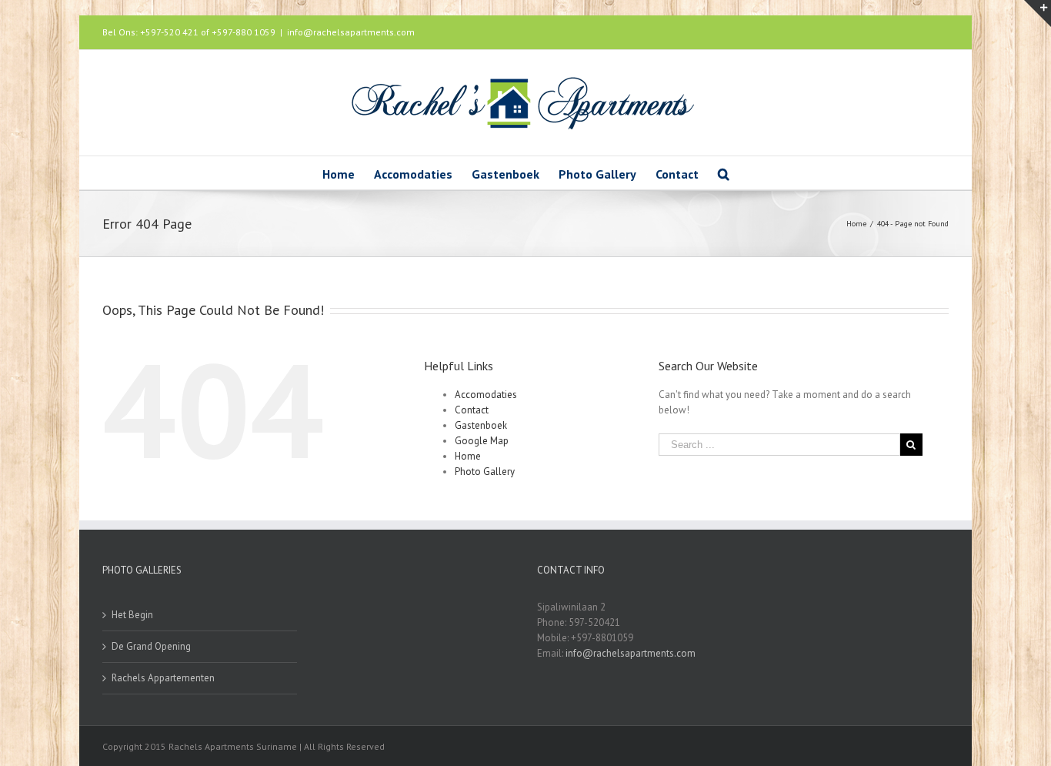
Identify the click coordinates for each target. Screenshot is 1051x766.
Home (468, 456)
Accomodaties (486, 394)
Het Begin (132, 614)
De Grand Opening (151, 646)
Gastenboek (481, 425)
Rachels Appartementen (163, 677)
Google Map (482, 440)
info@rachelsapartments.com (351, 32)
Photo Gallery (485, 471)
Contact (472, 409)
